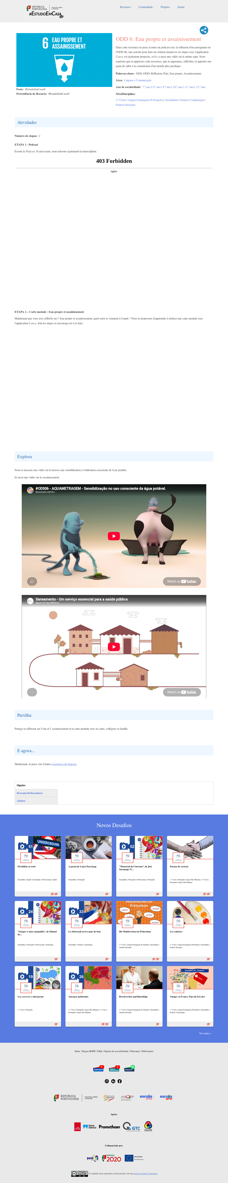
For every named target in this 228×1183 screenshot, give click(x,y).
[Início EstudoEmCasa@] (44, 8)
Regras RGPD (88, 1051)
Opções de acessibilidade (116, 1051)
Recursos (125, 7)
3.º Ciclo (121, 100)
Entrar (181, 7)
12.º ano (200, 87)
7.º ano (146, 87)
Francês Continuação (192, 100)
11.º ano (189, 87)
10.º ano (177, 87)
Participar (135, 1051)
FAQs (99, 1051)
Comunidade (145, 7)
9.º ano (167, 87)
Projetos (165, 7)
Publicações (147, 1051)
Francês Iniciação (125, 104)
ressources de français (64, 764)
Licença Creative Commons (145, 1173)
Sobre (77, 1051)
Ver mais (204, 1033)
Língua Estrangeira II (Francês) (145, 100)
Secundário (171, 100)
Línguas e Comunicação (137, 80)
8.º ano (156, 87)
